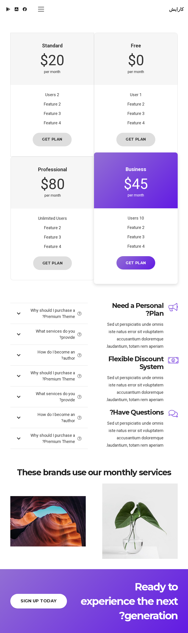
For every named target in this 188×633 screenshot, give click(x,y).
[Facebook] (25, 9)
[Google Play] (8, 9)
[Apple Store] (16, 9)
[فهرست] (41, 9)
